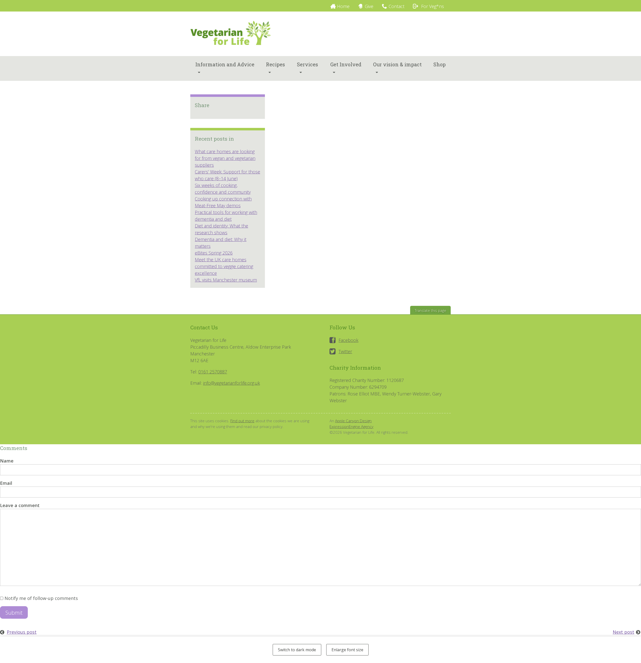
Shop (439, 64)
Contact (396, 6)
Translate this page (430, 310)
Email (6, 483)
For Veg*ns (432, 6)
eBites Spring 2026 (214, 253)
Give (369, 6)
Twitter (345, 351)
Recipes (275, 64)
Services (307, 64)
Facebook (348, 340)
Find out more (242, 420)
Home (343, 6)
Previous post (22, 632)
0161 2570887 (212, 372)
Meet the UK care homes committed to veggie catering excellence (224, 266)
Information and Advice (224, 64)
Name (7, 461)
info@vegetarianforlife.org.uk (231, 383)
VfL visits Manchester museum (226, 280)
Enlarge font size (347, 649)
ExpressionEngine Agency (351, 426)
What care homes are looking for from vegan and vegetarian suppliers (225, 158)
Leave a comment (20, 505)
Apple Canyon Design (353, 420)
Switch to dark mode (297, 649)
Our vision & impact (397, 64)
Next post (623, 632)
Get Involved (345, 64)
